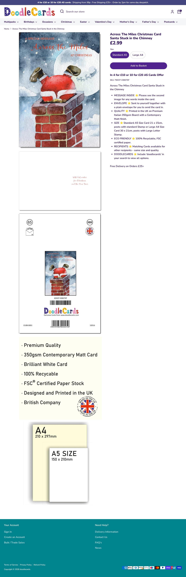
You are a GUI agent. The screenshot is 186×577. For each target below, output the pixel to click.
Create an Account (14, 537)
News (98, 547)
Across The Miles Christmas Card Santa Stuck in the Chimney (38, 29)
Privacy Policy (26, 565)
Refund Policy (39, 565)
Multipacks (10, 21)
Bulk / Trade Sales (14, 542)
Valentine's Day (103, 21)
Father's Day (149, 21)
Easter (84, 21)
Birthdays (29, 21)
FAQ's (98, 542)
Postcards (169, 21)
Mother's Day (127, 21)
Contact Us (101, 537)
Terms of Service (11, 565)
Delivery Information (106, 531)
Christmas (67, 21)
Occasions (48, 21)
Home (6, 29)
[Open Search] (62, 11)
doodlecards (25, 569)
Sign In (8, 531)
